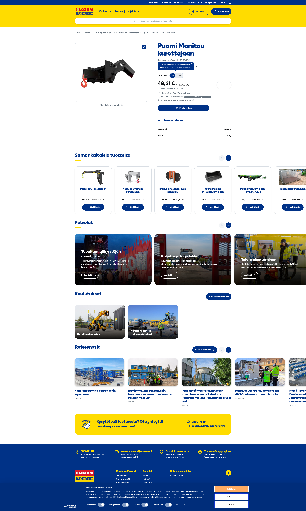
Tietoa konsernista (180, 471)
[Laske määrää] (219, 85)
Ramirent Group (176, 476)
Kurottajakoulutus (100, 322)
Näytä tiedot (181, 505)
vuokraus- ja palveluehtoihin (180, 100)
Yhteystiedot (211, 3)
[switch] (125, 505)
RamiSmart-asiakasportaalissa (197, 97)
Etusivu (78, 33)
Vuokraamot (154, 3)
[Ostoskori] (230, 2)
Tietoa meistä (193, 3)
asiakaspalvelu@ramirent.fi (208, 426)
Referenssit (179, 3)
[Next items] (228, 158)
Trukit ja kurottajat (104, 33)
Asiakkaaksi (223, 11)
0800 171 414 (199, 422)
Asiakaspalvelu (122, 482)
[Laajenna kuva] (144, 47)
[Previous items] (222, 158)
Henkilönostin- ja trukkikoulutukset (153, 322)
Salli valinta (231, 497)
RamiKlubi (166, 3)
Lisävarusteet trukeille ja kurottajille (132, 33)
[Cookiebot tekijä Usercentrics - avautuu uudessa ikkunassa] (70, 506)
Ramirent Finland (126, 471)
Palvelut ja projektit (125, 11)
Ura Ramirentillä (123, 479)
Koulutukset (148, 482)
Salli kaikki (231, 489)
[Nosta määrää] (229, 85)
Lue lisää (113, 259)
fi (222, 3)
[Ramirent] (84, 11)
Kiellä (231, 505)
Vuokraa (103, 11)
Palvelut (147, 471)
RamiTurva (177, 93)
